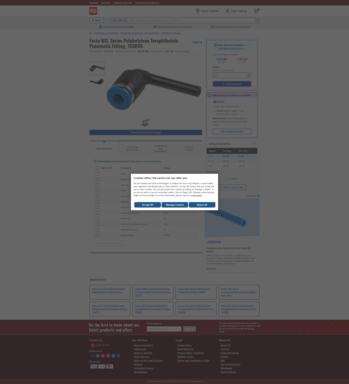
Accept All (147, 204)
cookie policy (196, 195)
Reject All (202, 204)
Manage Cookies (175, 204)
